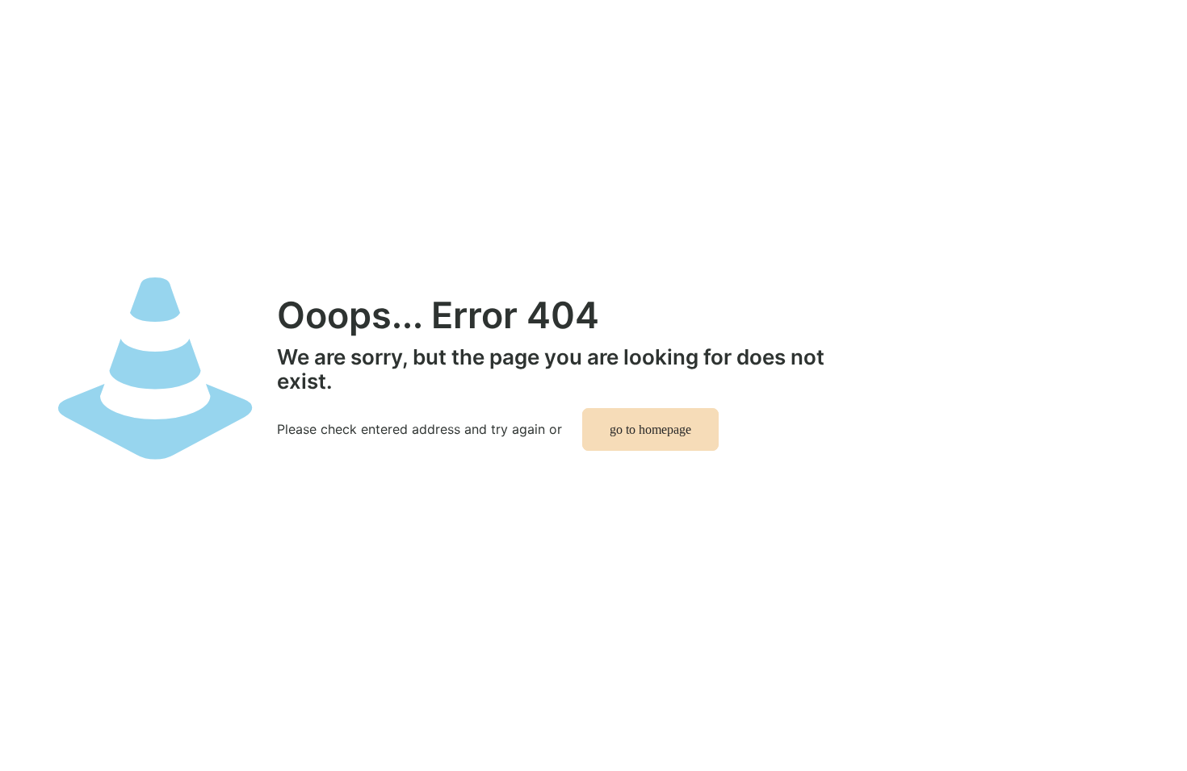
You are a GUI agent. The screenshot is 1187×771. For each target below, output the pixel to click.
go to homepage (650, 429)
